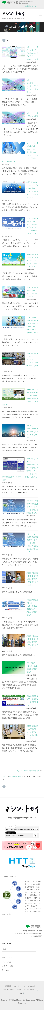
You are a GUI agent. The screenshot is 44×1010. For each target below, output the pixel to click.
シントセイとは (15, 776)
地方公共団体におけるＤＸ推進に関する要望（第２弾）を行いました (32, 579)
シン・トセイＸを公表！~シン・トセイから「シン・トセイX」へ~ (32, 86)
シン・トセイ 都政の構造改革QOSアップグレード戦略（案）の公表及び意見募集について (32, 543)
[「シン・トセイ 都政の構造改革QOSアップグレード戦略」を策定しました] (13, 507)
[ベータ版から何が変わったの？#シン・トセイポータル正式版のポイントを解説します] (13, 394)
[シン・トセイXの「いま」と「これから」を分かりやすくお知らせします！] (13, 51)
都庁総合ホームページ (33, 6)
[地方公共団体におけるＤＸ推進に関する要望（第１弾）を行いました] (13, 640)
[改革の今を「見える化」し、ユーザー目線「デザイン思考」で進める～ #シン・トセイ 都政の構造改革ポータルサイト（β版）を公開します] (13, 464)
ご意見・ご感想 (7, 966)
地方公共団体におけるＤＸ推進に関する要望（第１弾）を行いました (32, 642)
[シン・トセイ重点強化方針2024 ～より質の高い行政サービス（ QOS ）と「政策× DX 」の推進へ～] (13, 148)
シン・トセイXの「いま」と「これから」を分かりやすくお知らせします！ (32, 53)
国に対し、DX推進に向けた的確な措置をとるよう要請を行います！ (32, 432)
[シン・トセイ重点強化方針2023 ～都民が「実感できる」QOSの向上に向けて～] (13, 223)
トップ (4, 776)
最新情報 (8, 986)
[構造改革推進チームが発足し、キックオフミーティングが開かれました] (13, 731)
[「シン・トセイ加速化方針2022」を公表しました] (13, 292)
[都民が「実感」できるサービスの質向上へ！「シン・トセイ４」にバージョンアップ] (13, 187)
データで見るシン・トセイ (12, 990)
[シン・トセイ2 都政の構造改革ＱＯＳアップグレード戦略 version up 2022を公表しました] (13, 322)
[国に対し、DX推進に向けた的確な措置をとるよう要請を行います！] (13, 430)
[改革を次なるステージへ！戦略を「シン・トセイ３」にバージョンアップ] (13, 259)
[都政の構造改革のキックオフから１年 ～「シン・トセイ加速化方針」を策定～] (13, 358)
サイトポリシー (7, 962)
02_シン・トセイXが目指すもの (28, 770)
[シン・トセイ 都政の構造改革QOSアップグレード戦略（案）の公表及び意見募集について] (13, 540)
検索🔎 (22, 993)
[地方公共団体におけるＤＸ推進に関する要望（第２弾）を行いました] (13, 577)
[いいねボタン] (4, 40)
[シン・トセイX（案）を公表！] (13, 118)
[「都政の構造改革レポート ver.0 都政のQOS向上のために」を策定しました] (13, 605)
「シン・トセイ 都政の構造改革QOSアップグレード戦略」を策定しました (33, 507)
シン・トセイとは (19, 986)
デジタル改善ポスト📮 (31, 990)
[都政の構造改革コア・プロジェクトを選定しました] (13, 700)
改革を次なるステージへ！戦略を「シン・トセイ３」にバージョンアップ (32, 260)
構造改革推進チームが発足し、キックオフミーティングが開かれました (32, 732)
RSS (7, 970)
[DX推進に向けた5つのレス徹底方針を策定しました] (13, 669)
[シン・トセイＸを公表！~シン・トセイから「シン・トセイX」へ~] (13, 84)
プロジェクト (32, 986)
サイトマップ (7, 957)
